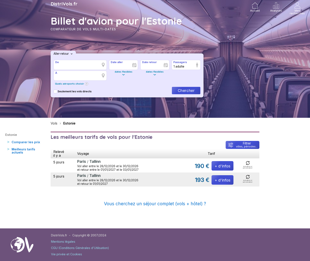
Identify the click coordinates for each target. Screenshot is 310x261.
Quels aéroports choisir (69, 83)
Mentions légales (63, 241)
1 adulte (179, 66)
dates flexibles (123, 71)
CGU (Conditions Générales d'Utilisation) (80, 248)
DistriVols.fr (64, 4)
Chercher (186, 90)
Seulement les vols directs (75, 91)
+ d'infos (222, 166)
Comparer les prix (26, 142)
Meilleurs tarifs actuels (23, 150)
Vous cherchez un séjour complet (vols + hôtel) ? (155, 203)
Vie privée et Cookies (66, 254)
